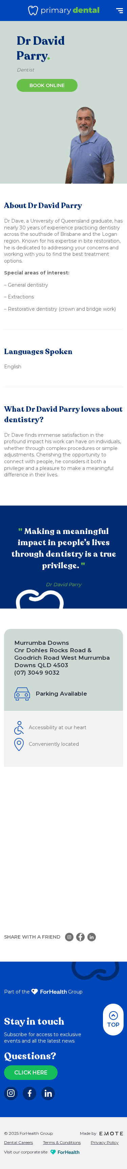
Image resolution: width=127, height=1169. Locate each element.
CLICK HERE (30, 1072)
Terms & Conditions (62, 1142)
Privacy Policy (105, 1142)
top (113, 1025)
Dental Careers (18, 1142)
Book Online (47, 85)
